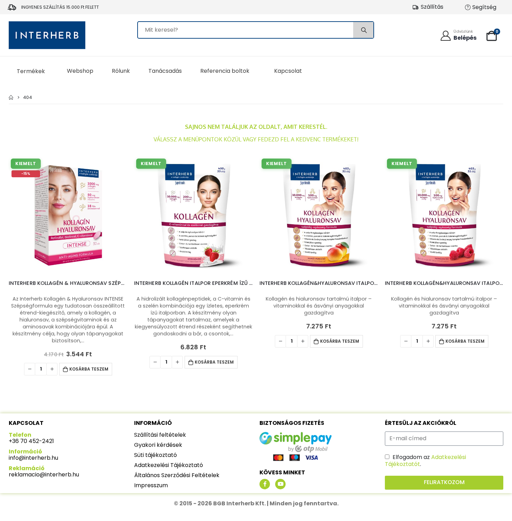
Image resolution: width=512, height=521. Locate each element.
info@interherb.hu (33, 458)
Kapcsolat (288, 71)
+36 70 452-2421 (31, 441)
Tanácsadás (165, 71)
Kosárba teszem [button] (88, 369)
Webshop (80, 71)
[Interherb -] (47, 35)
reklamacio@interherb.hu (44, 475)
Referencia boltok (224, 71)
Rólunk (121, 71)
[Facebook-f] (264, 484)
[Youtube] (280, 484)
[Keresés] (363, 30)
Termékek (31, 71)
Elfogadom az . (425, 460)
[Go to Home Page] (11, 97)
